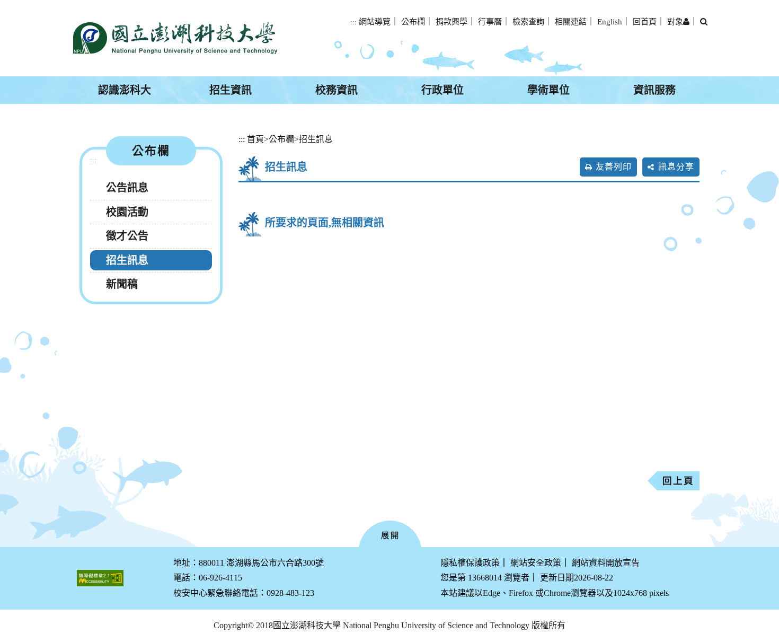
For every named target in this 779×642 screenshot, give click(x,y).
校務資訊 (336, 90)
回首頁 (645, 21)
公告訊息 (127, 188)
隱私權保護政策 (470, 562)
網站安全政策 (535, 562)
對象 (675, 21)
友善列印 (614, 166)
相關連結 (571, 21)
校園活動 (127, 212)
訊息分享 (676, 166)
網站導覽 (375, 21)
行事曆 (490, 21)
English (609, 21)
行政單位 (442, 90)
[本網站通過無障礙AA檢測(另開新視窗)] (100, 578)
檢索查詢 (528, 21)
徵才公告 (127, 236)
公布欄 (413, 21)
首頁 (255, 139)
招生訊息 (127, 260)
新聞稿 (122, 284)
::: (353, 22)
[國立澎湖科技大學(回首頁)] (175, 38)
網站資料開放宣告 (606, 562)
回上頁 (678, 481)
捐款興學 (451, 21)
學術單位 (548, 90)
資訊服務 (654, 90)
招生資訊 (230, 90)
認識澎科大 (124, 90)
